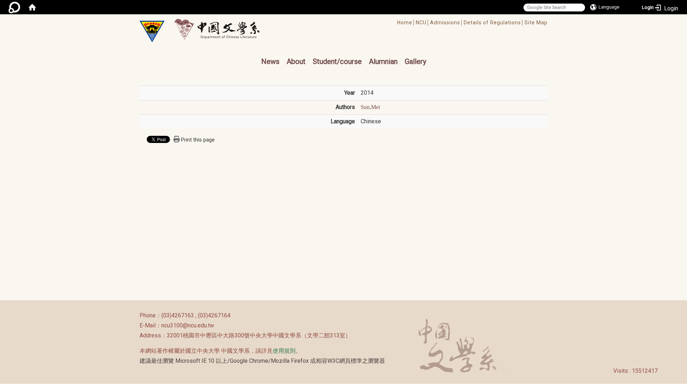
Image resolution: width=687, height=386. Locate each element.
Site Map (536, 22)
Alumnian (383, 61)
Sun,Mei (370, 107)
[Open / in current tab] (224, 29)
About (296, 61)
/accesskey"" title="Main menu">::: (320, 17)
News (270, 61)
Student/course (337, 61)
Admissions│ (447, 22)
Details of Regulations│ (494, 22)
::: (135, 315)
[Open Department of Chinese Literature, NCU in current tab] (152, 31)
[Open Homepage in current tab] (32, 7)
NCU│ (423, 22)
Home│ (406, 22)
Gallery (415, 61)
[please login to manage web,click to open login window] (14, 7)
